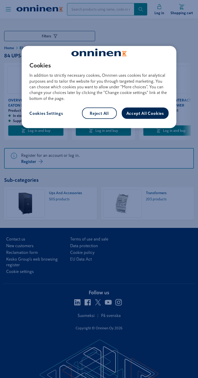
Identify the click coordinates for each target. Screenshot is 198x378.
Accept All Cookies (145, 113)
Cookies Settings (46, 113)
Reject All (99, 113)
